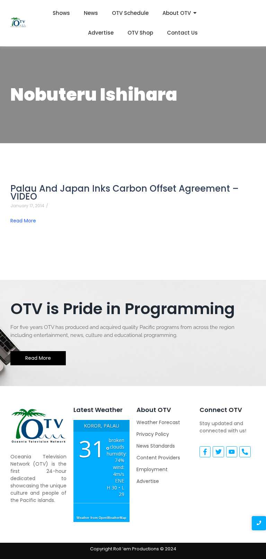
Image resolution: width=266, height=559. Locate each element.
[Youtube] (231, 451)
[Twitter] (218, 451)
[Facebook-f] (205, 451)
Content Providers (158, 457)
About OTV (176, 13)
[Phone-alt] (244, 451)
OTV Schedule (130, 13)
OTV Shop (140, 32)
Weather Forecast (158, 422)
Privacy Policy (152, 434)
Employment (152, 469)
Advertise (101, 32)
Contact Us (182, 32)
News (91, 13)
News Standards (155, 445)
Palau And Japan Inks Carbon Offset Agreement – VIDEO (124, 193)
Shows (61, 13)
